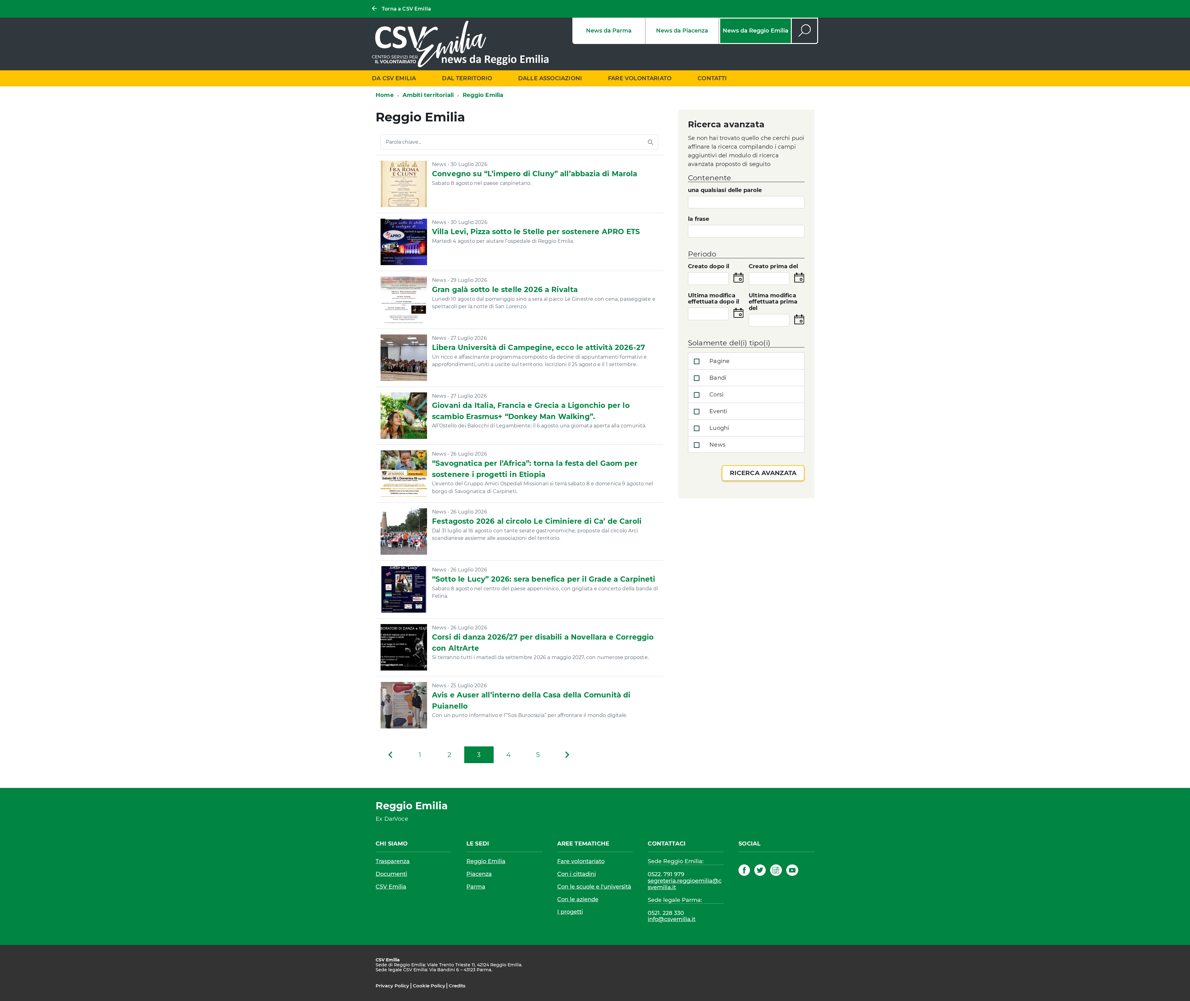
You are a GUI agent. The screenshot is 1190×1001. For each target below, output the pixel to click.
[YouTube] (792, 871)
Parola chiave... (403, 142)
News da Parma (609, 30)
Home (385, 95)
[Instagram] (776, 871)
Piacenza (479, 874)
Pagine (718, 361)
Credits (457, 986)
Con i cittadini (576, 874)
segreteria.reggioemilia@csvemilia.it (684, 884)
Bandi (717, 377)
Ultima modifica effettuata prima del (773, 302)
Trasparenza (393, 861)
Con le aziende (577, 899)
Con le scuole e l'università (594, 886)
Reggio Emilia (485, 861)
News (716, 444)
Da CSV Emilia (394, 78)
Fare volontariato (640, 78)
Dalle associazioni (550, 78)
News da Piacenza (682, 30)
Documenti (391, 874)
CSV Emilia (391, 886)
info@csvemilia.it (671, 919)
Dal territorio (467, 78)
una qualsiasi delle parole (725, 190)
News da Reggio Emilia (755, 30)
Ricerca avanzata (763, 473)
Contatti (712, 78)
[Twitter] (760, 871)
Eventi (717, 411)
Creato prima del (773, 266)
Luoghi (718, 428)
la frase (698, 219)
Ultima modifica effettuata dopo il (713, 298)
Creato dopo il (708, 266)
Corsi (716, 394)
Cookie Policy (429, 986)
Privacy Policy (392, 986)
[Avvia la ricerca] (650, 142)
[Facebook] (744, 871)
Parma (475, 886)
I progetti (570, 911)
